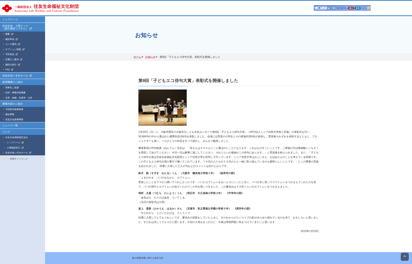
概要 (7, 34)
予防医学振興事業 (14, 109)
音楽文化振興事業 (14, 119)
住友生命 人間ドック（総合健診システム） (15, 27)
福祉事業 (9, 114)
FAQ (7, 69)
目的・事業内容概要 (15, 92)
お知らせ (150, 57)
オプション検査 (13, 49)
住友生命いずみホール (15, 75)
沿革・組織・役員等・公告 (18, 98)
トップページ (10, 19)
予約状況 (9, 54)
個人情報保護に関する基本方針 (148, 258)
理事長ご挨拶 (12, 87)
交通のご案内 (12, 59)
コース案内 (11, 44)
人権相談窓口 (13, 147)
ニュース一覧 (10, 125)
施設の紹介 (11, 64)
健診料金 (9, 39)
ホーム (137, 57)
